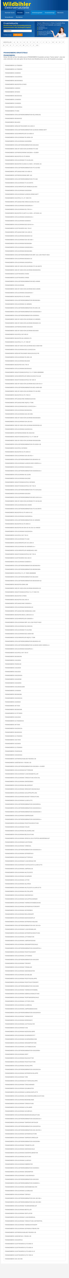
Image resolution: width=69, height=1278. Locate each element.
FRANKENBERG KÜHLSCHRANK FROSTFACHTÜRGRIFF (22, 982)
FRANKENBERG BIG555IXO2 (13, 95)
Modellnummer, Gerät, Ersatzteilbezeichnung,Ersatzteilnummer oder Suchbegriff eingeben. (17, 26)
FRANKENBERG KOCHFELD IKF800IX (16, 448)
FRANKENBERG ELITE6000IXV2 (14, 721)
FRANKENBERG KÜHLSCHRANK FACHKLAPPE (19, 1065)
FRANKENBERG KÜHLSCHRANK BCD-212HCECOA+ (20, 349)
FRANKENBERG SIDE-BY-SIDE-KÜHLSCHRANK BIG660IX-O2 (23, 323)
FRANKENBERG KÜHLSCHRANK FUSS (16, 1027)
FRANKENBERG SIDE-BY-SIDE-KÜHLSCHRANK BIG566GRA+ (23, 270)
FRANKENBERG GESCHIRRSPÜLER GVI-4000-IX (19, 133)
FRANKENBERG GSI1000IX (13, 660)
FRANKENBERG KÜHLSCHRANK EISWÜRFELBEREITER (21, 1153)
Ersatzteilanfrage (50, 12)
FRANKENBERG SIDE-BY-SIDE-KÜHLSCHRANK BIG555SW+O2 (23, 425)
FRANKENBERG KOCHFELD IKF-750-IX (16, 535)
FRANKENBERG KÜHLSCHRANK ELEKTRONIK (18, 842)
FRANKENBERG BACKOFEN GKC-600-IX (17, 599)
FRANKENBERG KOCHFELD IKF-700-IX (16, 652)
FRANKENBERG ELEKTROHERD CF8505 (17, 277)
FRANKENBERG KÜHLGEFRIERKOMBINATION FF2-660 (21, 179)
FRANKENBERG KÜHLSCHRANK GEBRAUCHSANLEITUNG (22, 993)
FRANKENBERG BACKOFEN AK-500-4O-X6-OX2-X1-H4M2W (22, 527)
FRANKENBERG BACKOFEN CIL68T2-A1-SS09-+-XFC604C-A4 (23, 213)
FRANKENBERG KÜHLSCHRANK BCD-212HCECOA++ (20, 406)
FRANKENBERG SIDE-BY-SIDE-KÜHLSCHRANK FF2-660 (21, 148)
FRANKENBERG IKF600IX (12, 92)
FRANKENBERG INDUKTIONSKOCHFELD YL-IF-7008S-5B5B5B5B (24, 372)
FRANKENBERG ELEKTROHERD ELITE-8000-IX (19, 1243)
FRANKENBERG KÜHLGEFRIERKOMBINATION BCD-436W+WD (23, 387)
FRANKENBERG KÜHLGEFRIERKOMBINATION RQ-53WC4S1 (23, 114)
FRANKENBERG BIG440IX (12, 122)
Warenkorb (60, 12)
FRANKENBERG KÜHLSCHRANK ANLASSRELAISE (19, 830)
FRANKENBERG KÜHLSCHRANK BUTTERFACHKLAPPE (21, 1081)
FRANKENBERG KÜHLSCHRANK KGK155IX (17, 493)
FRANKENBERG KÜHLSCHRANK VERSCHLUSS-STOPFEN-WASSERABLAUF (27, 838)
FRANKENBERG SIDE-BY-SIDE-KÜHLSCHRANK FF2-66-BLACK (23, 501)
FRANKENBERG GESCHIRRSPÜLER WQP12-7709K (20, 637)
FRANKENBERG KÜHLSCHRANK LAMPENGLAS (19, 868)
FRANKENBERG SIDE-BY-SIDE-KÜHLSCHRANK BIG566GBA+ (23, 417)
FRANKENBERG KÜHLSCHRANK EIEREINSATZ (19, 1020)
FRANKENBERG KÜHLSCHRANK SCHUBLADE (18, 974)
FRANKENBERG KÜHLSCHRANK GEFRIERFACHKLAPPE (21, 1073)
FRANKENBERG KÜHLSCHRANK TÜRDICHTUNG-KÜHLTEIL (22, 777)
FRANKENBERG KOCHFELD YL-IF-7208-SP (17, 342)
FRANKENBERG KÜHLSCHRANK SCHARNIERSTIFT (20, 1035)
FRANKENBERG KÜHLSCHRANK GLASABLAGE (19, 1190)
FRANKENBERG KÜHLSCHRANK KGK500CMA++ (19, 247)
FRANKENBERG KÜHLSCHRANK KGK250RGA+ (19, 516)
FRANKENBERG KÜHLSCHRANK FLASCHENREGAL (20, 1217)
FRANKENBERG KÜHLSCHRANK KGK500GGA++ (19, 217)
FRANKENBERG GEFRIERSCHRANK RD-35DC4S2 (19, 433)
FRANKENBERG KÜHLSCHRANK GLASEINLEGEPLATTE (21, 1092)
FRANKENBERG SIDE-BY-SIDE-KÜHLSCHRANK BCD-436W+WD (23, 345)
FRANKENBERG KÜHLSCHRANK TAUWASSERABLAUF (21, 1206)
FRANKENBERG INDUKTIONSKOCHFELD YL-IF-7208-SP (21, 436)
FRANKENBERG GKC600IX (13, 743)
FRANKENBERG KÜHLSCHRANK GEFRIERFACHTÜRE (21, 1134)
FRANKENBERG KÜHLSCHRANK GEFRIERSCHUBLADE (21, 921)
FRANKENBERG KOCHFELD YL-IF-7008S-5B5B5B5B (20, 573)
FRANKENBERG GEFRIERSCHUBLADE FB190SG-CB (20, 758)
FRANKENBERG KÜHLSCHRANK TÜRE (16, 1077)
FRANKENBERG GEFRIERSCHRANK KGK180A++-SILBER (22, 152)
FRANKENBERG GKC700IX (13, 740)
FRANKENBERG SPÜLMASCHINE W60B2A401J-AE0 (20, 611)
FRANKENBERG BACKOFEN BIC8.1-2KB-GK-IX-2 (19, 615)
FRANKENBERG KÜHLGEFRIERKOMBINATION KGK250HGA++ (23, 808)
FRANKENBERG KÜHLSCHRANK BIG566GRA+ (18, 410)
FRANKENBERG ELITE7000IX (13, 713)
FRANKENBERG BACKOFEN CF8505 (16, 596)
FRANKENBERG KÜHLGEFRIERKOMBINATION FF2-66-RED (22, 167)
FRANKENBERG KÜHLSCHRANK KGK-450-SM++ (19, 239)
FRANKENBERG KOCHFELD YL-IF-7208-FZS (18, 198)
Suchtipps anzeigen (8, 34)
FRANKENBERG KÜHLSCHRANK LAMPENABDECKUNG (21, 1009)
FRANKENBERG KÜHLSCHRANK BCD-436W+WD (19, 633)
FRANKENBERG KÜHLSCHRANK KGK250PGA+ (19, 262)
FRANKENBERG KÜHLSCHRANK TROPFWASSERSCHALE (22, 997)
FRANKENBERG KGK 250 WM (13, 1259)
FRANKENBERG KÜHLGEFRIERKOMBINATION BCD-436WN (22, 281)
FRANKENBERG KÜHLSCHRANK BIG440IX (17, 361)
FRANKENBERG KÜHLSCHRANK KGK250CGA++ (19, 467)
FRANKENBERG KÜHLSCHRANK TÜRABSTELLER (19, 1145)
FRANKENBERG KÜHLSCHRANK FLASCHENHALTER (20, 861)
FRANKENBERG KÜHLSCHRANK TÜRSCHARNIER (19, 1084)
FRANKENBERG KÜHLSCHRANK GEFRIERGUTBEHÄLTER (22, 1228)
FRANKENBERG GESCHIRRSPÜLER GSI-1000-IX (19, 543)
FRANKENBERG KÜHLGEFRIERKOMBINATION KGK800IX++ (22, 1183)
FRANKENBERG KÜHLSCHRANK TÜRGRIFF (18, 963)
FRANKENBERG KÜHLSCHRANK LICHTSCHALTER (20, 1024)
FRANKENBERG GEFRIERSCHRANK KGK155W (19, 327)
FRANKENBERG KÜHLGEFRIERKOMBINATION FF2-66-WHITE (23, 508)
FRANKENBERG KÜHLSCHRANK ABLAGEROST (19, 785)
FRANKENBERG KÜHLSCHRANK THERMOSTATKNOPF (21, 1224)
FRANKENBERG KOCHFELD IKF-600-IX (16, 334)
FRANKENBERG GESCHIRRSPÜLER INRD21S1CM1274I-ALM (23, 376)
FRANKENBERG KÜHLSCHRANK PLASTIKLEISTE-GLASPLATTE (23, 865)
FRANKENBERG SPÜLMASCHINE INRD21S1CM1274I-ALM (22, 202)
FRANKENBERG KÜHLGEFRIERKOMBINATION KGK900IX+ (22, 315)
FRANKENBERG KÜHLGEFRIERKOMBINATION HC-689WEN (22, 520)
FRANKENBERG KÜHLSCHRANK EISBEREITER (19, 1164)
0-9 (37, 45)
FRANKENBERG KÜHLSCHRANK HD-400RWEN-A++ (20, 546)
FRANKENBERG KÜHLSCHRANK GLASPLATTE (18, 800)
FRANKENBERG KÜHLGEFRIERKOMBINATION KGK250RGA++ (23, 819)
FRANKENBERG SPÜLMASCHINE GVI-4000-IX (18, 171)
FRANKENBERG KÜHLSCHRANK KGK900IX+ (18, 220)
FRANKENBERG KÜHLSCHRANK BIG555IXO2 (18, 368)
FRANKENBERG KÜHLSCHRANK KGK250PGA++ (19, 649)
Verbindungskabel (37, 12)
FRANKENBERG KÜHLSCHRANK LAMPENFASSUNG (20, 940)
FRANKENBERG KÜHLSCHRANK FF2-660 (17, 539)
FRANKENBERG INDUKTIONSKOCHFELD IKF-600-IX (20, 380)
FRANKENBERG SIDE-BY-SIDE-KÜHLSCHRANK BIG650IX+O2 (23, 588)
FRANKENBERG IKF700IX (12, 724)
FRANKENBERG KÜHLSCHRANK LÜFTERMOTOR (19, 937)
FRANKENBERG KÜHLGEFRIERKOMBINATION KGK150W (22, 986)
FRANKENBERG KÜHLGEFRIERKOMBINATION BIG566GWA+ (23, 569)
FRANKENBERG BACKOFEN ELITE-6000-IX (17, 452)
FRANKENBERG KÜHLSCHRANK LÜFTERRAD (18, 955)
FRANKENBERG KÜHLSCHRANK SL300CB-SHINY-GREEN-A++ (23, 463)
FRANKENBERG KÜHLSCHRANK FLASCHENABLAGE (20, 929)
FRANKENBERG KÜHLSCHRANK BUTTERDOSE (19, 770)
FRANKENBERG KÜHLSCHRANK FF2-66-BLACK (19, 160)
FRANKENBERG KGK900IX (13, 702)
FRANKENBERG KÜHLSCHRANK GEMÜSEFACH (19, 895)
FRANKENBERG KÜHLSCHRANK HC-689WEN (18, 304)
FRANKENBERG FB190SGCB (13, 751)
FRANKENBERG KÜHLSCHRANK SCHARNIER (18, 876)
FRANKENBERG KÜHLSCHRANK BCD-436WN (18, 505)
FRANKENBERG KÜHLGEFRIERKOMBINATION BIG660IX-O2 (22, 459)
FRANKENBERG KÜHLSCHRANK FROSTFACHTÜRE (20, 1062)
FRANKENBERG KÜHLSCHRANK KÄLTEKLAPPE (19, 891)
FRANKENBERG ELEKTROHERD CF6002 (17, 274)
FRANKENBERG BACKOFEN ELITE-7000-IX (17, 395)
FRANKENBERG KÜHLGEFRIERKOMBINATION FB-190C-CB (22, 308)
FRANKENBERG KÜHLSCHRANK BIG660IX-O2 (18, 258)
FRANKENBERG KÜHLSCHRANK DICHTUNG (18, 1156)
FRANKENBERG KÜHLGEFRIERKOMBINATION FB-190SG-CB (23, 444)
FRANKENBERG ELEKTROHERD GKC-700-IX (18, 228)
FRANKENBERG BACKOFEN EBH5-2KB (16, 584)
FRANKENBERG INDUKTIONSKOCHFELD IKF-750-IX (20, 486)
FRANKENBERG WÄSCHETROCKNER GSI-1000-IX (20, 126)
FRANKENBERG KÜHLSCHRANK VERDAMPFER (19, 1171)
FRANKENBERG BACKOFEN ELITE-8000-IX (17, 524)
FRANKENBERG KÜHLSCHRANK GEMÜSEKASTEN (20, 971)
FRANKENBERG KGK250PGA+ (14, 1240)
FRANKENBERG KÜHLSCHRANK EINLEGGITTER (19, 1058)
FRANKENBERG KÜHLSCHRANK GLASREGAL (18, 1005)
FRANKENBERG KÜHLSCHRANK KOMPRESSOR (19, 815)
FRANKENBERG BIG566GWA (13, 709)
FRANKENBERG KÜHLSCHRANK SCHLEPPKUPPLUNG (21, 793)
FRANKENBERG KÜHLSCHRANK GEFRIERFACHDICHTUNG (22, 933)
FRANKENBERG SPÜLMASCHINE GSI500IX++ (18, 603)
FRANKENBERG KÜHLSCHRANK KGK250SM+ (18, 190)
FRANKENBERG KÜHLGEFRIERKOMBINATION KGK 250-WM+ (23, 1202)
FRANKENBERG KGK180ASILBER (15, 686)
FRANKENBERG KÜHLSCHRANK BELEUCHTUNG (19, 834)
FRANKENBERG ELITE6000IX (13, 736)
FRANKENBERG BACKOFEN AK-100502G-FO (18, 338)
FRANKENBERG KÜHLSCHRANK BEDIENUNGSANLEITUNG (22, 1115)
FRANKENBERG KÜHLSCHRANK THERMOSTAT (19, 1016)
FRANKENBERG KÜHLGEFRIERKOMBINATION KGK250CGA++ (23, 1118)
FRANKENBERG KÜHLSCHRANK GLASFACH (18, 1160)
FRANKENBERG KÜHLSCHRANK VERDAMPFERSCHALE (21, 944)
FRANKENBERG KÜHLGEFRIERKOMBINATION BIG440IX (21, 577)
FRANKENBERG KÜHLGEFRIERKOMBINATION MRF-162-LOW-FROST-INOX (27, 255)
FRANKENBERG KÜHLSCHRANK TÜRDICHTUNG (19, 1103)
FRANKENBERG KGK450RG (13, 683)
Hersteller (20, 12)
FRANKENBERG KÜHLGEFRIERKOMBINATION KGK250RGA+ (23, 804)
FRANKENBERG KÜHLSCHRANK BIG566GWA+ (18, 251)
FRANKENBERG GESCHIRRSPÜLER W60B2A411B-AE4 (21, 186)
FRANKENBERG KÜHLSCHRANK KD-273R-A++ (18, 209)
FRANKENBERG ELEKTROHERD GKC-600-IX (18, 558)
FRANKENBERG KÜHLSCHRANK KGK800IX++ (18, 561)
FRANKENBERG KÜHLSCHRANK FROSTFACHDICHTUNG (22, 823)
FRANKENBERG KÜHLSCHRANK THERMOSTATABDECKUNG (23, 902)
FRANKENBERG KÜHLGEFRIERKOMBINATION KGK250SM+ (22, 1141)
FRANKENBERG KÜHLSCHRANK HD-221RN (18, 474)
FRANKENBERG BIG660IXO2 (13, 118)
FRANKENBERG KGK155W (13, 717)
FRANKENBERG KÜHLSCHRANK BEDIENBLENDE (19, 1099)
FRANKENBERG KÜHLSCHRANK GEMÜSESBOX (19, 781)
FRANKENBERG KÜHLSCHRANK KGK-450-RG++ (19, 455)
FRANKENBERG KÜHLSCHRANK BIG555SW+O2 (19, 607)
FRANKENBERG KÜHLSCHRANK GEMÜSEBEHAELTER (21, 1187)
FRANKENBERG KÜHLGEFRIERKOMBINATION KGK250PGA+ (23, 1126)
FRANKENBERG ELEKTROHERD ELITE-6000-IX (19, 1247)
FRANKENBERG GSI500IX (12, 88)
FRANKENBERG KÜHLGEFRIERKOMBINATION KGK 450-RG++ (23, 1130)
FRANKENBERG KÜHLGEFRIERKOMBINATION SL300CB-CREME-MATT (26, 130)
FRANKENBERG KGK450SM (13, 679)
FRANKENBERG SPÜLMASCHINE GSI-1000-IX (18, 232)
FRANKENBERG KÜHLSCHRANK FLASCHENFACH (19, 1175)
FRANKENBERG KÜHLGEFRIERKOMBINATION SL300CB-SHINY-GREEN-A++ (27, 645)
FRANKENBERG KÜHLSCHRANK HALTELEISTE (19, 872)
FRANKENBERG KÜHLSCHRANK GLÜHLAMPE (18, 1107)
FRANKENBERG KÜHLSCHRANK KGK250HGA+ (19, 531)
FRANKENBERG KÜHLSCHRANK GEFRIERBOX (19, 910)
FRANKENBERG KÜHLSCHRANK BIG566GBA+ (18, 243)
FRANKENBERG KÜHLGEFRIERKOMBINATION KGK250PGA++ (23, 948)
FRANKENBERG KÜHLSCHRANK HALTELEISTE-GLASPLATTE (23, 887)
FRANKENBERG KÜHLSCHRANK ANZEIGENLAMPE (20, 1031)
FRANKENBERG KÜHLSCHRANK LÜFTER (17, 880)
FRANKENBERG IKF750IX (12, 705)
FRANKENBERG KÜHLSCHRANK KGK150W (17, 478)
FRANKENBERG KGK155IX (13, 671)
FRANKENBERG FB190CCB (13, 664)
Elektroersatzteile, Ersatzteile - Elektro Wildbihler (18, 5)
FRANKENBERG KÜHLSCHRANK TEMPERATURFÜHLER (21, 1122)
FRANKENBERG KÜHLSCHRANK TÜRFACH (17, 1194)
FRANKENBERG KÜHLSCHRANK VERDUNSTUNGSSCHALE (22, 789)
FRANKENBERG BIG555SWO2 (14, 80)
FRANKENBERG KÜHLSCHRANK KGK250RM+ (18, 141)
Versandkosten (9, 17)
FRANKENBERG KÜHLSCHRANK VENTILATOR (18, 1213)
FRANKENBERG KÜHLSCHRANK (14, 285)
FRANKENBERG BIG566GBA (13, 694)
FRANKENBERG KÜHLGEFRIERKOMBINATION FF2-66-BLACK (23, 489)
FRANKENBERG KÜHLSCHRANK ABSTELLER (18, 1209)
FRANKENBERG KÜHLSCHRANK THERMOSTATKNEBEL (21, 990)
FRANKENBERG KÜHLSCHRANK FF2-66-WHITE (19, 183)
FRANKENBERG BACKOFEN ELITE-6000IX (17, 296)
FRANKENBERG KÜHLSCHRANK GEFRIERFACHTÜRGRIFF (22, 906)
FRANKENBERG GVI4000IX (13, 99)
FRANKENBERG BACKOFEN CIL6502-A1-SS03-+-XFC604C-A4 (23, 164)
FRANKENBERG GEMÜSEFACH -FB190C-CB (18, 762)
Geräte (27, 12)
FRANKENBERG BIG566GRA (13, 656)
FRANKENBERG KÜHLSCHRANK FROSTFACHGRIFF (20, 952)
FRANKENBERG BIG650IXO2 (13, 732)
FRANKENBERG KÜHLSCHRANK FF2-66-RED (18, 630)
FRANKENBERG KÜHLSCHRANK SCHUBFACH (18, 1111)
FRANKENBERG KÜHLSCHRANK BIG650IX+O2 (18, 236)
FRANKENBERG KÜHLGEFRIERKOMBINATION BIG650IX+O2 (23, 641)
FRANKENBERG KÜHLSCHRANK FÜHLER (17, 827)
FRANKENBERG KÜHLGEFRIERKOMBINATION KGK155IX (22, 145)
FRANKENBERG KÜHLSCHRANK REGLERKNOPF (19, 914)
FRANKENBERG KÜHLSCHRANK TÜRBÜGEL (18, 846)
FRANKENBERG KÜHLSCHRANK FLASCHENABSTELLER (21, 774)
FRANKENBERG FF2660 (12, 111)
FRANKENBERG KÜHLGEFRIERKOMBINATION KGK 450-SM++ (23, 1198)
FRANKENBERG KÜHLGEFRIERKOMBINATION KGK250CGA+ (23, 1069)
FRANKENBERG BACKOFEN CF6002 (16, 84)
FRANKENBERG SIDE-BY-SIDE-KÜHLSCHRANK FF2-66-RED (23, 391)
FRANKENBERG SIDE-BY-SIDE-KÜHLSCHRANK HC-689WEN (22, 319)
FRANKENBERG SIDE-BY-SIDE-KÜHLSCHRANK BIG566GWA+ (23, 440)
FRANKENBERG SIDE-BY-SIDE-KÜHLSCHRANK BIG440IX (22, 330)
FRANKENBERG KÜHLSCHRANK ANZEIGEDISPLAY (20, 918)
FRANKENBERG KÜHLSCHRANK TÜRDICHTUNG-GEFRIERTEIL (23, 1221)
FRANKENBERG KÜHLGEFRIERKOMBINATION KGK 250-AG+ (23, 925)
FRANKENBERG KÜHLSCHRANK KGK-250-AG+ (19, 421)
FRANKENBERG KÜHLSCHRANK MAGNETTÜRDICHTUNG (22, 796)
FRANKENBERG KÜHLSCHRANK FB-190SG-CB (19, 137)
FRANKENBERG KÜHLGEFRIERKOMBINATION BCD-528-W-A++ (23, 497)
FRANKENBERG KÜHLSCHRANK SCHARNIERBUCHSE (21, 1039)
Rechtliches (19, 17)
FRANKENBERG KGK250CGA (13, 698)
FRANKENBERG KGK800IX (13, 73)
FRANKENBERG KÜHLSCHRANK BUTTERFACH (19, 857)
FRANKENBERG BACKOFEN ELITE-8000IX (17, 156)
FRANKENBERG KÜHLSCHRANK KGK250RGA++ (19, 205)
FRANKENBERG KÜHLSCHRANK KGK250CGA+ (19, 429)
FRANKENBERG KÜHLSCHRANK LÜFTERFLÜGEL (19, 1001)
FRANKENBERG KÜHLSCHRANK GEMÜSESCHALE (20, 1149)
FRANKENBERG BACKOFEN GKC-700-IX (17, 364)
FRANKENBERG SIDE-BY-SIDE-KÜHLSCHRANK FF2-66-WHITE (23, 266)
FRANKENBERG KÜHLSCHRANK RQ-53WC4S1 (19, 626)
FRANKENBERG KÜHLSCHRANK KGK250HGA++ (19, 292)
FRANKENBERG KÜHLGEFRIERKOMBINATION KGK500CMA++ (23, 311)
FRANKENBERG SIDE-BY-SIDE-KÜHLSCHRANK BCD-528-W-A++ (24, 383)
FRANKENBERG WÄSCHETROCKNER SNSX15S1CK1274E (22, 353)
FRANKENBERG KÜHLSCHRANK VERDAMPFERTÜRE (20, 1043)
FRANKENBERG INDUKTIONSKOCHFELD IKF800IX (20, 482)
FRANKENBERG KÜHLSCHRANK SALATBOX (18, 884)
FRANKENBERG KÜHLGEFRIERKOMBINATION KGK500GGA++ (23, 471)
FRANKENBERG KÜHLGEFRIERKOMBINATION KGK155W (22, 959)
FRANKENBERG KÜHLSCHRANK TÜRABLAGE (18, 967)
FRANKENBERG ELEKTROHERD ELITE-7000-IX (19, 1255)
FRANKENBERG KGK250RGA (13, 76)
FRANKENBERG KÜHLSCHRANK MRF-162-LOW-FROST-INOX (23, 622)
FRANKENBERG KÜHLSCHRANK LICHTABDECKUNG (20, 1046)
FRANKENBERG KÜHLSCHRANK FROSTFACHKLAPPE (21, 978)
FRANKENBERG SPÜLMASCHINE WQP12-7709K (19, 402)
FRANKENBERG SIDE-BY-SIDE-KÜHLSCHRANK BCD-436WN (22, 289)
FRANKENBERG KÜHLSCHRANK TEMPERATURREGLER (21, 1137)
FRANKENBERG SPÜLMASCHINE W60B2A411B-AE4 (20, 399)
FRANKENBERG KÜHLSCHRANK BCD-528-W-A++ (19, 224)
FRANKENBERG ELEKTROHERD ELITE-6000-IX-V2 (20, 1251)
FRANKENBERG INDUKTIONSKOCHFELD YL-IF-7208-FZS (22, 592)
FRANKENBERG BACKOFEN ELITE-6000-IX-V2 (18, 512)
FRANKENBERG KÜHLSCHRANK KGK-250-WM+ (19, 414)
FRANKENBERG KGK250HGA (13, 675)
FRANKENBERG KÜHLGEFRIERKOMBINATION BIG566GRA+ (22, 565)
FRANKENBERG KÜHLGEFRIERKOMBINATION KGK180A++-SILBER (25, 766)
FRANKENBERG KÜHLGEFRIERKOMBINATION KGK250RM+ (22, 1050)
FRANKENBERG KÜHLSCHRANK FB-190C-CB (18, 357)
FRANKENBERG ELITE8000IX (13, 65)
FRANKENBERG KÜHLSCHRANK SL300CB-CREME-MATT (22, 194)
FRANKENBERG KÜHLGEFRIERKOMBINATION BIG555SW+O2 (23, 580)
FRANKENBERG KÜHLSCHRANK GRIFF (16, 1054)
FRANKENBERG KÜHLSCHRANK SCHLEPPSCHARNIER (21, 899)
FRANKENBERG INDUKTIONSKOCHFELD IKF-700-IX (20, 554)
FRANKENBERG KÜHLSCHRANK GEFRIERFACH (19, 853)
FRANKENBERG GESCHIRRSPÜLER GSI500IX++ (19, 618)
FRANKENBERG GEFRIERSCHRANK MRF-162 (18, 175)
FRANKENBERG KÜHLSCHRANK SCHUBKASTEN (19, 1088)
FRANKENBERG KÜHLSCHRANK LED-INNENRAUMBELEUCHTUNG (24, 1096)
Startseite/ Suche (10, 12)
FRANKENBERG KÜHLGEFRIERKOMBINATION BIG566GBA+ (22, 300)
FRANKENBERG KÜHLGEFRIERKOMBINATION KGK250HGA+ (23, 1012)
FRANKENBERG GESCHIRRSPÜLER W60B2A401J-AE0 (21, 550)
